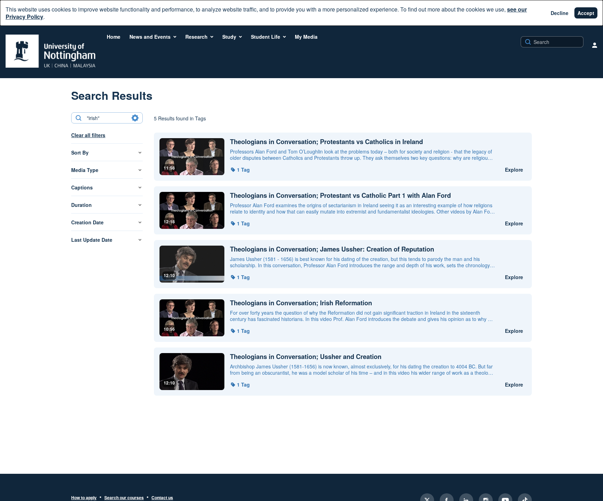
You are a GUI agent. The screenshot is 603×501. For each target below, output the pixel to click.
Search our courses (124, 498)
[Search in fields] (135, 118)
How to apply (84, 498)
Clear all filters (88, 135)
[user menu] (594, 45)
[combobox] (106, 117)
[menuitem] (113, 36)
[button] (240, 169)
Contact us (162, 498)
